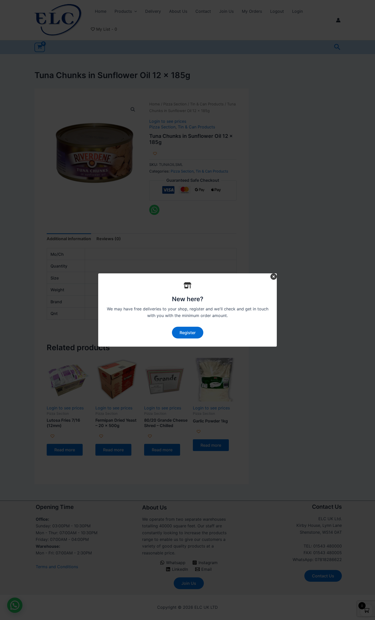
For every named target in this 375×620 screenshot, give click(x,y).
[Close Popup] (273, 276)
